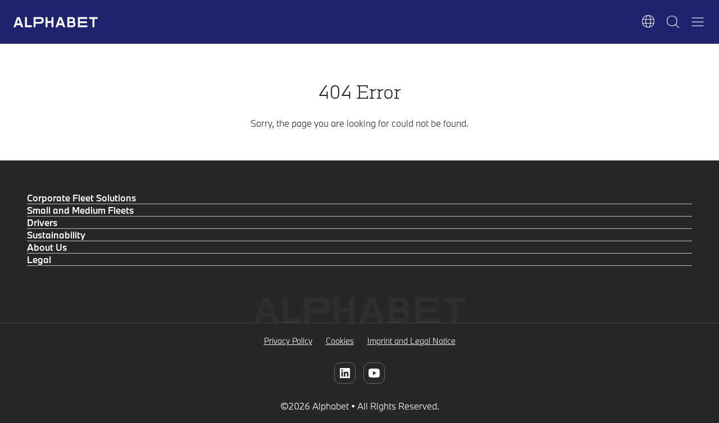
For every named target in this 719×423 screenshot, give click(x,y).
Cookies (340, 340)
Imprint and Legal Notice (411, 340)
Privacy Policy (288, 340)
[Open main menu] (698, 22)
